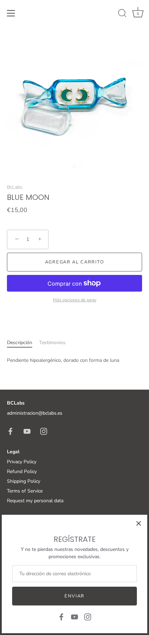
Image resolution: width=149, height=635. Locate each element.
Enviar (74, 596)
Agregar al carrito (74, 262)
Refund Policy (22, 471)
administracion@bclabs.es (34, 413)
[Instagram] (87, 616)
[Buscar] (122, 14)
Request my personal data (35, 500)
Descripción (19, 342)
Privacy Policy (21, 461)
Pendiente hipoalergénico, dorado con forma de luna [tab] (63, 360)
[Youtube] (74, 616)
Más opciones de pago (74, 300)
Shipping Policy (23, 481)
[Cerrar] (138, 523)
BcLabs (15, 187)
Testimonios (52, 342)
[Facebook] (61, 616)
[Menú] (11, 13)
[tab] (23, 342)
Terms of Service (25, 491)
